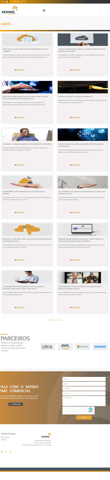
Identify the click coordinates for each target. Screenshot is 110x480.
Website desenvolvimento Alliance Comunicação (36, 445)
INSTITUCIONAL (8, 434)
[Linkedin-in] (18, 1)
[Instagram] (24, 1)
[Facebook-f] (21, 1)
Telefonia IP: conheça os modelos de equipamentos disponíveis (27, 144)
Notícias (3, 439)
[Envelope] (14, 1)
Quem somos (5, 437)
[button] (44, 10)
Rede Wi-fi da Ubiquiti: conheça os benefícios (75, 96)
